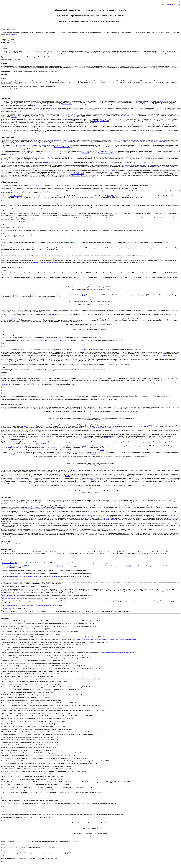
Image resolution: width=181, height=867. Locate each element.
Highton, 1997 (83, 437)
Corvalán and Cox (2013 (72, 172)
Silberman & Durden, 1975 (33, 145)
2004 (43, 508)
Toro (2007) (83, 172)
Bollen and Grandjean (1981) (19, 576)
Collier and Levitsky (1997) (34, 576)
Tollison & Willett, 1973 (164, 141)
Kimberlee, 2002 (66, 104)
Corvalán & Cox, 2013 (97, 121)
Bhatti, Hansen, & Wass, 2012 (41, 105)
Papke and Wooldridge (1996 (54, 340)
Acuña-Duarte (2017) (19, 573)
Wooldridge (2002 (9, 608)
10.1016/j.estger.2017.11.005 (172, 4)
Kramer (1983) (23, 566)
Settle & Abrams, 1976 (19, 145)
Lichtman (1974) (12, 566)
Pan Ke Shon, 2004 (145, 102)
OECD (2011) (52, 314)
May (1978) (7, 576)
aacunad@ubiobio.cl (11, 34)
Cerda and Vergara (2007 (163, 166)
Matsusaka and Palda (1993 (62, 147)
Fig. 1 (131, 277)
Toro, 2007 (13, 117)
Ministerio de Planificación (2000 (14, 605)
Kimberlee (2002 (105, 151)
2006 (28, 605)
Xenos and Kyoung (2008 (61, 157)
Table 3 (108, 452)
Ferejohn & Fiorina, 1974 (132, 141)
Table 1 (11, 319)
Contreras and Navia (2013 (117, 437)
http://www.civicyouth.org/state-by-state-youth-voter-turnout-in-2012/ (115, 652)
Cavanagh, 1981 (96, 427)
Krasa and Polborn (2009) (9, 579)
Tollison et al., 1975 (47, 262)
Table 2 (3, 407)
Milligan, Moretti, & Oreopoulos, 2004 (111, 519)
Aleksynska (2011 (58, 447)
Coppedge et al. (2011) (51, 576)
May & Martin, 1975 (151, 141)
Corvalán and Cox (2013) (77, 174)
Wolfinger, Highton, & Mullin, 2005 (54, 508)
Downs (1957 (34, 140)
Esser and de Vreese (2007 (105, 153)
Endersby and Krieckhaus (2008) (11, 598)
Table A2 (61, 478)
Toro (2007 (60, 172)
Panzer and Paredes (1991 (146, 165)
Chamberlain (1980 (6, 384)
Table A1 (67, 476)
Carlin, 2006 (123, 115)
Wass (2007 (85, 153)
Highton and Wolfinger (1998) (9, 563)
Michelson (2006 (89, 157)
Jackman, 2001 (65, 114)
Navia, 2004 (130, 115)
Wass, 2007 (53, 105)
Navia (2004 (104, 437)
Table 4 (23, 478)
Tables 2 (93, 480)
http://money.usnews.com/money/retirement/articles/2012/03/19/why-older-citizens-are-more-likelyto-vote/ (107, 639)
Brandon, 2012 (38, 110)
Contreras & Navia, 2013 (111, 170)
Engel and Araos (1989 (130, 165)
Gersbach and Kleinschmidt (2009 (52, 162)
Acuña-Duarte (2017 (39, 185)
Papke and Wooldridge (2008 (39, 383)
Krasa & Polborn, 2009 (76, 114)
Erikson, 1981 (29, 508)
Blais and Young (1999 (45, 157)
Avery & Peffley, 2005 (85, 427)
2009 (31, 605)
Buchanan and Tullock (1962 (47, 140)
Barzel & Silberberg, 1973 (118, 141)
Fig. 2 (83, 295)
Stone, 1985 (75, 437)
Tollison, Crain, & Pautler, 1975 (49, 145)
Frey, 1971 (142, 141)
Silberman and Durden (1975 (15, 447)
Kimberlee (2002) (12, 154)
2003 (24, 605)
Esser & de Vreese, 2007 (167, 101)
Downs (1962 (14, 230)
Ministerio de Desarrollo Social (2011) (46, 605)
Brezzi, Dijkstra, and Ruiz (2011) (11, 595)
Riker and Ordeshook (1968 (65, 140)
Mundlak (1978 (173, 383)
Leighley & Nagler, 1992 (108, 427)
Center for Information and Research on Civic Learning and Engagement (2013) (73, 110)
